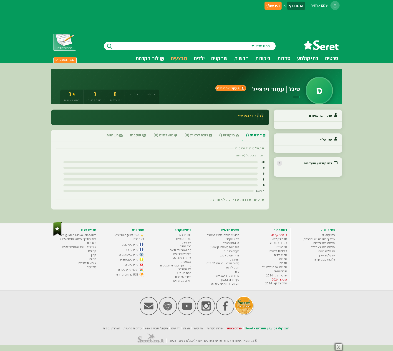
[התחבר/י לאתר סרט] (335, 5)
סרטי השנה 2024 (276, 275)
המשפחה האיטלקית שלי (224, 283)
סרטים (283, 259)
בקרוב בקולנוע (278, 243)
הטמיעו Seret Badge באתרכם (129, 237)
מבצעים (179, 58)
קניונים (92, 251)
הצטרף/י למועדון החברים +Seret (267, 328)
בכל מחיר (185, 246)
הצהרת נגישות (111, 328)
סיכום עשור (280, 271)
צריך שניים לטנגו (229, 255)
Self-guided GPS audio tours (78, 235)
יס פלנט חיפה (326, 251)
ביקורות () (227, 135)
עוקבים (136, 135)
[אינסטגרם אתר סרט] (206, 314)
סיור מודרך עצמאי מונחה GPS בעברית (78, 241)
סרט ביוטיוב (132, 264)
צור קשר (198, 328)
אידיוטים (186, 242)
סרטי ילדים (280, 255)
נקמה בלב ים (231, 251)
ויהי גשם (234, 259)
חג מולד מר (232, 267)
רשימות (112, 135)
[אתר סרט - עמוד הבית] (321, 48)
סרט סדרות (132, 249)
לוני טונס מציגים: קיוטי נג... (223, 247)
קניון (93, 255)
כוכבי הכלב (184, 235)
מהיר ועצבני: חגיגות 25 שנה (223, 263)
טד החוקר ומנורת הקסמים (175, 265)
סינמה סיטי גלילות (324, 243)
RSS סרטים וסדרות (127, 274)
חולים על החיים (182, 280)
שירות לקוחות (215, 328)
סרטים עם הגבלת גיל (274, 267)
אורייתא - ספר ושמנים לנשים (79, 247)
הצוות (186, 328)
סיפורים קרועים (182, 254)
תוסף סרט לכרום (128, 269)
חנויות (92, 259)
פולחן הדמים (183, 239)
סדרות (283, 263)
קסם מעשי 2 (183, 273)
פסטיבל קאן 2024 (276, 283)
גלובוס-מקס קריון (325, 259)
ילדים (199, 58)
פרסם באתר (234, 328)
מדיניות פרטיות (132, 328)
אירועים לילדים (87, 263)
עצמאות (186, 261)
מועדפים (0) (164, 135)
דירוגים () (254, 135)
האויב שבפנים (183, 277)
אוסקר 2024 (279, 279)
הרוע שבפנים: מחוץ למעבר (223, 235)
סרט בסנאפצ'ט (129, 259)
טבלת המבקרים (65, 60)
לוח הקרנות (147, 58)
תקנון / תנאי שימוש (156, 328)
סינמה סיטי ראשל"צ (323, 247)
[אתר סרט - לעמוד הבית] (57, 235)
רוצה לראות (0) (196, 135)
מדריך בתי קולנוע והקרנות (319, 239)
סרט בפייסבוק (130, 244)
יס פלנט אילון (327, 255)
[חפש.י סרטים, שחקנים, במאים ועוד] (108, 46)
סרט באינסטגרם (129, 254)
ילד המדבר (184, 269)
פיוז (237, 271)
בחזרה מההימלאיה (227, 275)
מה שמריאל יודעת (180, 250)
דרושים (175, 328)
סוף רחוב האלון (230, 280)
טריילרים (282, 247)
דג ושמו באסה (231, 243)
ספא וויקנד (233, 239)
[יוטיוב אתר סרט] (187, 314)
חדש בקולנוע (279, 239)
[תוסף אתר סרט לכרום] (168, 314)
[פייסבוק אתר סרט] (225, 314)
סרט (226, 340)
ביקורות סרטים (278, 251)
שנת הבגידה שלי (181, 258)
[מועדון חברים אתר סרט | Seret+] (149, 314)
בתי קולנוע (328, 235)
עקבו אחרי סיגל (227, 88)
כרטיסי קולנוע (278, 235)
